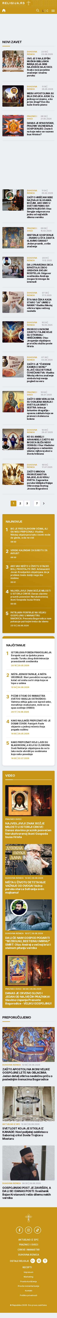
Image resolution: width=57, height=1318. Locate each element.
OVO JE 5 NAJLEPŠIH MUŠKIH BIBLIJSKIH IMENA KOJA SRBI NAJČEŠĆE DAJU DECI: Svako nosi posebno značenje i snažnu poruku (39, 67)
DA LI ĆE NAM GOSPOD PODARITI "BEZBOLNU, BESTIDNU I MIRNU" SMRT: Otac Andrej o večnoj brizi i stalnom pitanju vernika (28, 943)
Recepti (27, 1267)
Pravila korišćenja (28, 1281)
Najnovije (14, 521)
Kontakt (28, 1291)
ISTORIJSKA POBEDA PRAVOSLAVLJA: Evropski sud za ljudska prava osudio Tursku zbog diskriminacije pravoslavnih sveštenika (31, 657)
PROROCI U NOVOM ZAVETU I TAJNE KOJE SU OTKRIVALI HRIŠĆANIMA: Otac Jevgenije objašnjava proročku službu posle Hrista (39, 338)
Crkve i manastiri (29, 1249)
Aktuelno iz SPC (11, 1124)
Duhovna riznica (32, 52)
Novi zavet (12, 42)
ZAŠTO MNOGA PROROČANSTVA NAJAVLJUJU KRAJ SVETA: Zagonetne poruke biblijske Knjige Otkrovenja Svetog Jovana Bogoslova (40, 480)
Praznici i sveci (32, 117)
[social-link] (19, 1230)
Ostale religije (19, 1261)
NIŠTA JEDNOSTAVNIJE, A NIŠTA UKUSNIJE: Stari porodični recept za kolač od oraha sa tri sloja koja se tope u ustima (31, 678)
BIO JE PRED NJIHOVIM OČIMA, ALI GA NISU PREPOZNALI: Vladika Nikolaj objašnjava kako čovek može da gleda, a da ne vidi (30, 533)
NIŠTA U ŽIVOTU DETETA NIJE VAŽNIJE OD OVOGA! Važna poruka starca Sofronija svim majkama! (25, 887)
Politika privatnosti (28, 1295)
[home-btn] (3, 11)
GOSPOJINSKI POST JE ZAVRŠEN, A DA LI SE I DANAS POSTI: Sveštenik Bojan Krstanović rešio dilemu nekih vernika (26, 1193)
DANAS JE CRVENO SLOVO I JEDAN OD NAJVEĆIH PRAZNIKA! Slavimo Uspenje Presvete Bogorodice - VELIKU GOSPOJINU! (28, 998)
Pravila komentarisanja (28, 1286)
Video (10, 775)
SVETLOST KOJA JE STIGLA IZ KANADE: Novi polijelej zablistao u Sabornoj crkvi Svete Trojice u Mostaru (25, 1133)
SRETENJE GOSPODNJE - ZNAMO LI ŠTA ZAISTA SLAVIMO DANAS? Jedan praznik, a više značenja (40, 241)
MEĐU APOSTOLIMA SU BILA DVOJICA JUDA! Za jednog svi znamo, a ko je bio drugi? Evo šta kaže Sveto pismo (40, 99)
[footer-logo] (28, 1218)
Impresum (28, 1272)
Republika (17, 1305)
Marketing (28, 1277)
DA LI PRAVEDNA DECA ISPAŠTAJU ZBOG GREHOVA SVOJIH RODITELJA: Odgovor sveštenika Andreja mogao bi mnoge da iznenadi (40, 273)
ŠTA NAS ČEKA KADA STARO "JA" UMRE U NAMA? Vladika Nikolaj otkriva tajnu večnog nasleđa (39, 305)
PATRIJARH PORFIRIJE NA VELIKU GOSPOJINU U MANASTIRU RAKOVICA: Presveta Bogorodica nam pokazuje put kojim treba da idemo (30, 617)
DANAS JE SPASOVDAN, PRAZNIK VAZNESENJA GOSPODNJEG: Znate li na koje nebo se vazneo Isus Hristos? (40, 129)
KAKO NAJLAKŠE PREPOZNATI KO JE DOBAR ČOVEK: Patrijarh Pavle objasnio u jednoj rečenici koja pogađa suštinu (31, 725)
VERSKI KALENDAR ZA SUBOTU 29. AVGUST (29, 552)
